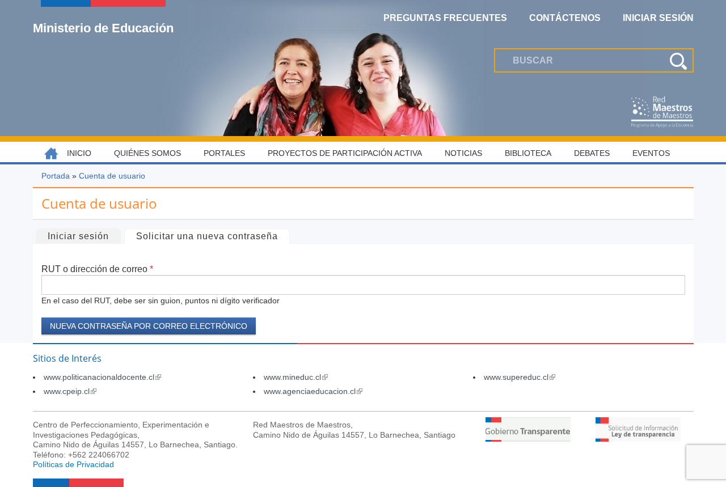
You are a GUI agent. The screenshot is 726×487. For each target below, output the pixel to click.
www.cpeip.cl (70, 391)
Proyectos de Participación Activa (345, 153)
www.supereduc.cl (519, 377)
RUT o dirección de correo (97, 269)
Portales (224, 153)
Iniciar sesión (78, 236)
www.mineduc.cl (296, 377)
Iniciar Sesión (658, 18)
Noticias (463, 153)
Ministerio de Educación (103, 28)
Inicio (79, 153)
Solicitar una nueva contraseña (212, 236)
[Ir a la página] (528, 438)
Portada (55, 175)
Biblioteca (528, 153)
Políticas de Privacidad (73, 464)
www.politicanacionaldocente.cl (102, 377)
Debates (592, 153)
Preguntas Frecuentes (445, 18)
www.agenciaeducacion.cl (313, 391)
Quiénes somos (147, 153)
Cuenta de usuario (112, 175)
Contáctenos (565, 18)
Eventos (651, 153)
